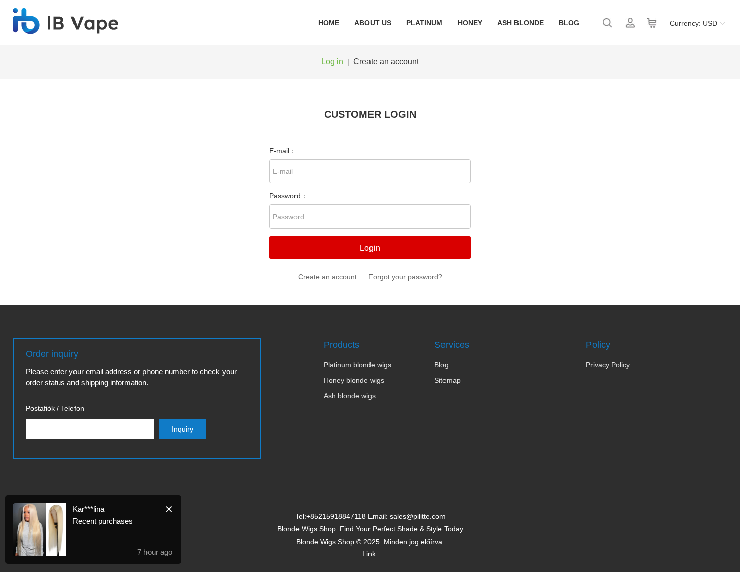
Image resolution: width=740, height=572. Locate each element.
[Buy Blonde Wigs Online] (65, 29)
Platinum (424, 23)
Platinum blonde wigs (357, 365)
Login (370, 248)
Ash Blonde (520, 23)
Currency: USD (693, 23)
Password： (288, 196)
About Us (372, 23)
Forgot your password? (405, 277)
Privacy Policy (608, 365)
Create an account (386, 61)
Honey (470, 23)
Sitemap (447, 380)
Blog (569, 23)
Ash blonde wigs (350, 396)
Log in (332, 61)
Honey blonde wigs (354, 380)
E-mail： (283, 151)
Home (328, 23)
